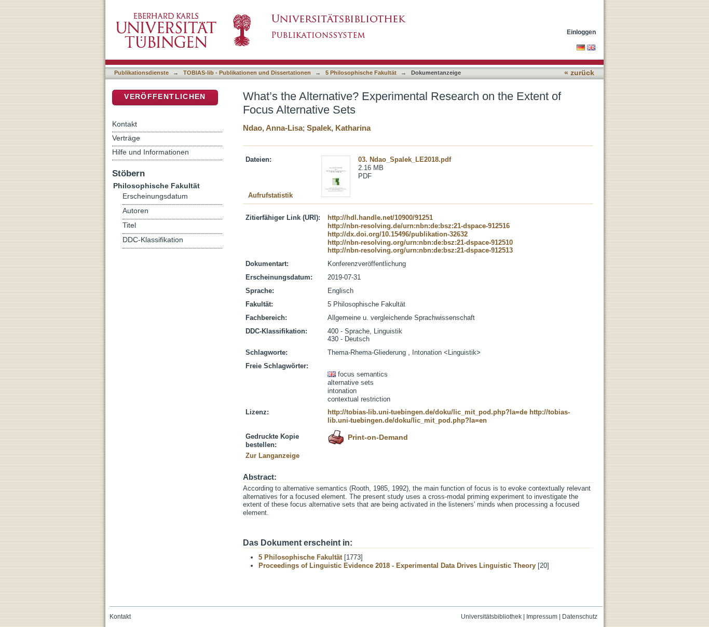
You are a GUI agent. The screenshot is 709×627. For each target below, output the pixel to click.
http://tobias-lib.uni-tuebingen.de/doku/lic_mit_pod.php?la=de (427, 412)
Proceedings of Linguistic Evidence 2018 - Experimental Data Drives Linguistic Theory (397, 565)
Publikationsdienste (141, 72)
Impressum (541, 616)
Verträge (126, 138)
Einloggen (581, 32)
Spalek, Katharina (339, 127)
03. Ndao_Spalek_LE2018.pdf (404, 159)
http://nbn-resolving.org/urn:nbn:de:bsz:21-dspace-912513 (420, 250)
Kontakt (124, 124)
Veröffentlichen (165, 97)
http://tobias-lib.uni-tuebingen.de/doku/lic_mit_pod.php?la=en (449, 416)
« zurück (579, 73)
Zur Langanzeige (272, 455)
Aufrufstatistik (270, 195)
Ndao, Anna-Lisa (273, 127)
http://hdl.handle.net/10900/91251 (380, 217)
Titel (129, 225)
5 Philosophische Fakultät (361, 72)
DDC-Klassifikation (152, 240)
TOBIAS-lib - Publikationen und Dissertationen (247, 72)
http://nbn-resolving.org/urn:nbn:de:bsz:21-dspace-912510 (420, 242)
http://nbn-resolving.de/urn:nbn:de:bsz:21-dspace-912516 (419, 226)
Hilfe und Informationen (150, 152)
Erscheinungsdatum (155, 196)
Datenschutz (579, 616)
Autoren (135, 211)
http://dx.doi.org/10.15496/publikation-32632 (398, 234)
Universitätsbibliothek (491, 616)
